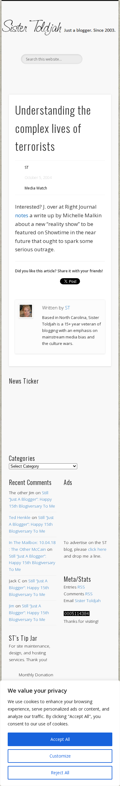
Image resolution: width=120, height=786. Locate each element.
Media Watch (36, 188)
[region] (60, 733)
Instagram (85, 74)
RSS (81, 587)
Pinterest (59, 74)
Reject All (60, 772)
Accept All (60, 739)
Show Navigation (96, 55)
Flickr (72, 74)
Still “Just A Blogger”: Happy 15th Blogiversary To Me (32, 499)
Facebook (33, 74)
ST (27, 167)
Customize (60, 756)
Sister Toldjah (88, 600)
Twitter (46, 74)
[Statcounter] (77, 614)
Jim (11, 606)
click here (97, 549)
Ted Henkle (19, 517)
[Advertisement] (87, 506)
